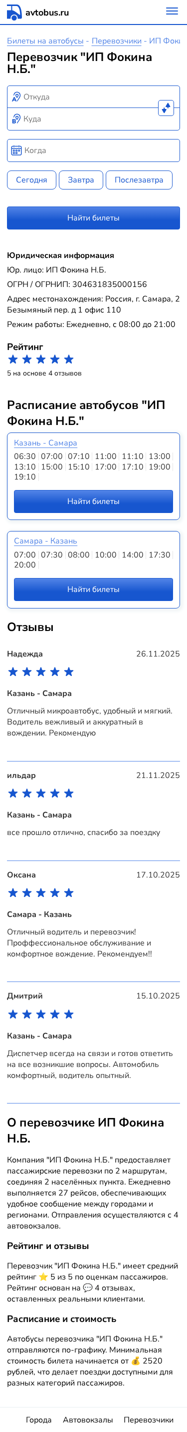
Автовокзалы (88, 1420)
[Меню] (172, 12)
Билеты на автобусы (45, 41)
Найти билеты (93, 218)
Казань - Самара (45, 443)
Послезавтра (139, 180)
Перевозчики (117, 41)
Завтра (81, 180)
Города (39, 1420)
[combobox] (94, 97)
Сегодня (31, 180)
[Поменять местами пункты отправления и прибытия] (166, 108)
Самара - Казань (45, 541)
